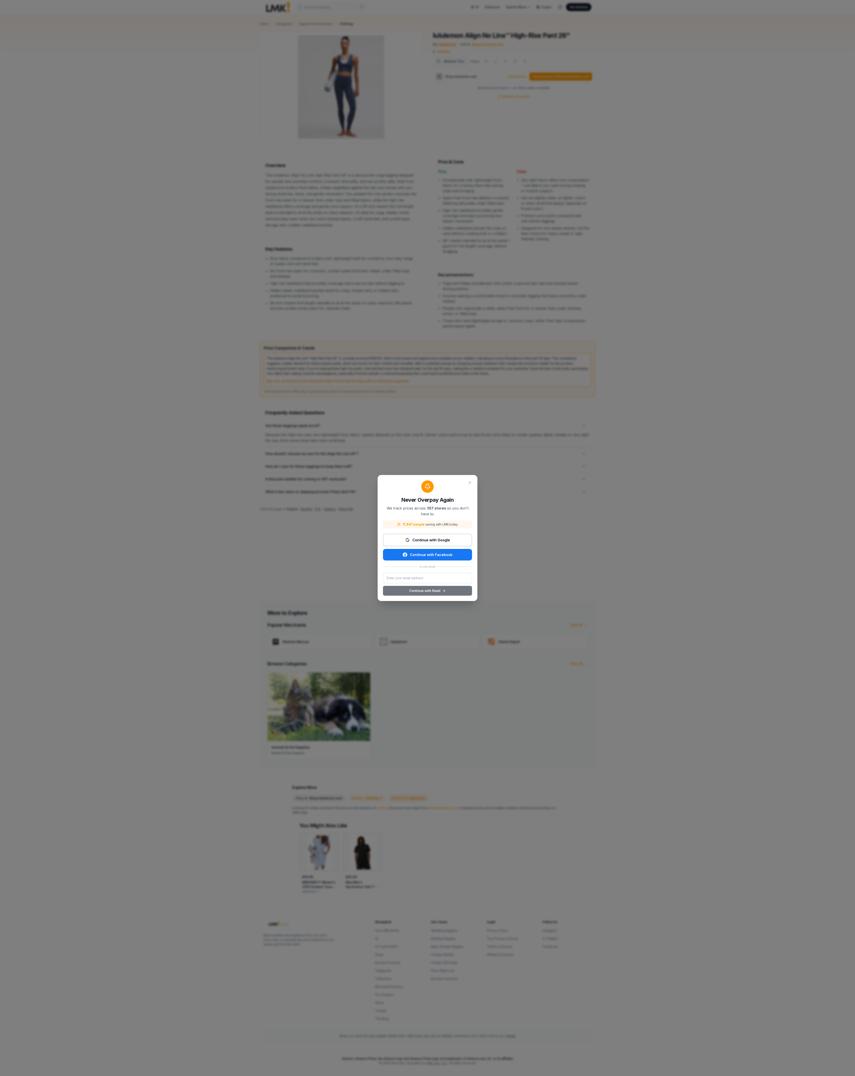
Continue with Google (431, 540)
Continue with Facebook (431, 554)
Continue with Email (424, 591)
